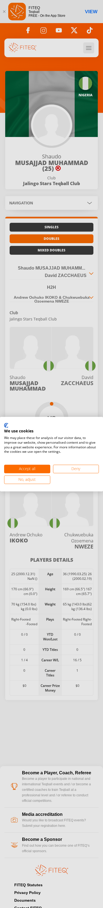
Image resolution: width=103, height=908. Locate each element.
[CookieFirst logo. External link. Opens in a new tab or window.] (6, 425)
